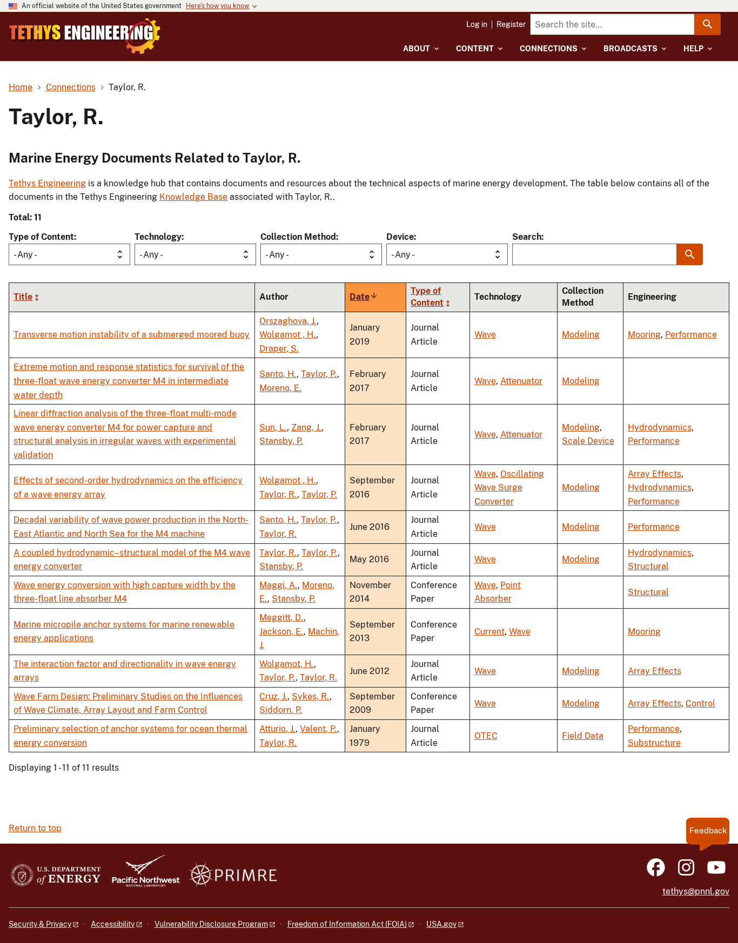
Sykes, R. (311, 696)
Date (364, 297)
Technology (158, 237)
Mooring (644, 334)
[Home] (85, 36)
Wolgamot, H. (286, 664)
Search (526, 237)
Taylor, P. (319, 374)
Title (23, 297)
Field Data (582, 736)
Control (700, 703)
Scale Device (588, 441)
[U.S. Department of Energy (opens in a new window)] (56, 875)
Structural (648, 566)
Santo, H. (278, 374)
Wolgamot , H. (287, 334)
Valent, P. (318, 729)
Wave (485, 334)
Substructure (654, 743)
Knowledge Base (193, 197)
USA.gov (441, 924)
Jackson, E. (281, 632)
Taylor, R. (278, 494)
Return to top (35, 828)
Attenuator (521, 381)
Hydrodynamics (660, 427)
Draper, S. (279, 348)
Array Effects (654, 474)
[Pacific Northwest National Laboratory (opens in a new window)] (141, 876)
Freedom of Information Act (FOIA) (347, 924)
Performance (691, 334)
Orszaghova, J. (288, 321)
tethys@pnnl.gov (695, 891)
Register (511, 24)
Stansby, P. (281, 441)
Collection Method (298, 237)
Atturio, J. (277, 729)
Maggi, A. (278, 585)
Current (489, 632)
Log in (476, 24)
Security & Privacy (40, 924)
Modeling (581, 334)
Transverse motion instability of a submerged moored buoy (132, 334)
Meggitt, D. (281, 617)
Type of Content (41, 237)
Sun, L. (273, 427)
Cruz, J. (273, 696)
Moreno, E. (280, 388)
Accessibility (113, 924)
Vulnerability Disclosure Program (211, 924)
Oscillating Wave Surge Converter (509, 488)
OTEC (486, 736)
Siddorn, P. (280, 710)
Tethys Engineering (47, 183)
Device (400, 237)
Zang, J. (306, 427)
